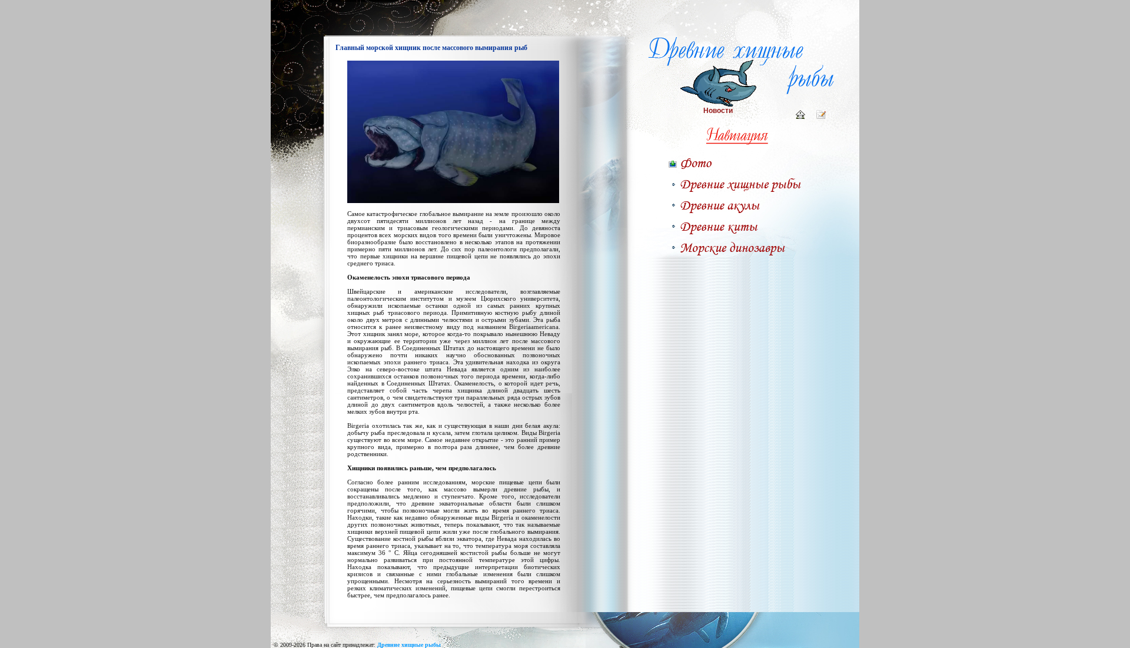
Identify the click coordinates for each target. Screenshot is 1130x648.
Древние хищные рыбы (409, 645)
